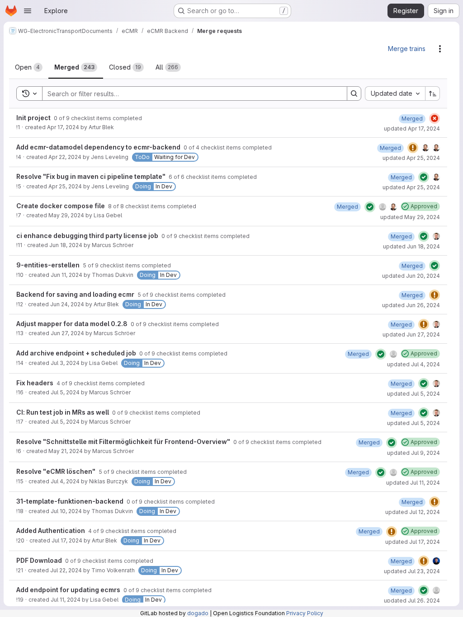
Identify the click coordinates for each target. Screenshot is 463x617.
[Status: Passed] (423, 177)
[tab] (28, 67)
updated (412, 128)
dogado (197, 613)
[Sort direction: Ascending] (432, 93)
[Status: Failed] (434, 118)
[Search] (354, 93)
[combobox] (395, 93)
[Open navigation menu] (27, 11)
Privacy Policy (304, 613)
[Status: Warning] (412, 147)
